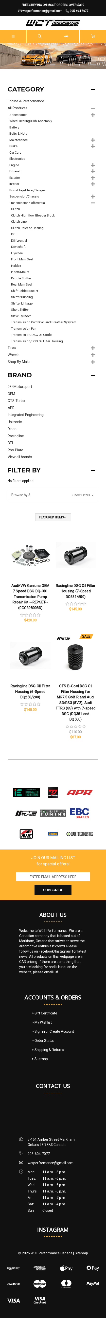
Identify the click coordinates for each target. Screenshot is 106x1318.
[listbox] (53, 517)
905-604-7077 (39, 1154)
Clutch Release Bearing (27, 228)
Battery (14, 127)
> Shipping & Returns (48, 1050)
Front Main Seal (22, 259)
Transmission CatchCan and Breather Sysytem (43, 322)
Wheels (13, 355)
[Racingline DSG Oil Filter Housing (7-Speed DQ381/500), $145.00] (76, 555)
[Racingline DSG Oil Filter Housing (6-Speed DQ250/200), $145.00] (30, 656)
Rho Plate (15, 450)
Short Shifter (20, 309)
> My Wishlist (42, 1022)
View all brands (20, 457)
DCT (14, 234)
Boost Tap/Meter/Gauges (27, 190)
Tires (12, 347)
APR (11, 408)
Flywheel (17, 253)
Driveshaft (18, 247)
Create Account (62, 1031)
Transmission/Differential (27, 203)
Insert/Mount (20, 272)
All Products (17, 108)
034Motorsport (20, 386)
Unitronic (15, 422)
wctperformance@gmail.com (50, 1163)
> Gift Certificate (44, 1013)
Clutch (15, 209)
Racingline (16, 436)
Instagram (53, 1229)
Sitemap (81, 1253)
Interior (14, 184)
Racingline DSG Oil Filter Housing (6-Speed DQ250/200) (30, 691)
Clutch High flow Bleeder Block (33, 215)
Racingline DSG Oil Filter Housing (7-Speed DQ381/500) (75, 591)
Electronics (17, 159)
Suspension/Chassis (24, 196)
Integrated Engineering (26, 415)
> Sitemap (40, 1059)
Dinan (12, 429)
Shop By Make (19, 362)
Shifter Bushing (22, 297)
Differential (19, 240)
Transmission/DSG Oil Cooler (32, 335)
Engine (14, 165)
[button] (53, 495)
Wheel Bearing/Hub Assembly (30, 121)
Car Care (15, 152)
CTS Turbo (16, 400)
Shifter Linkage (22, 303)
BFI (10, 443)
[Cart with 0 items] (92, 36)
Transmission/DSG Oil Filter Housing (37, 341)
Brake (13, 146)
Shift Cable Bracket (24, 291)
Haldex (16, 266)
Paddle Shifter (21, 278)
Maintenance (18, 140)
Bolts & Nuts (18, 133)
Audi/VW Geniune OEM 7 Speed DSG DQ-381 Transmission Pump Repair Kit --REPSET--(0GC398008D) (30, 596)
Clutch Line (19, 221)
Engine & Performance (26, 101)
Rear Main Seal (21, 284)
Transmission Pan (23, 328)
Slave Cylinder (21, 316)
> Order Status (43, 1041)
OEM (11, 394)
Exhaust (14, 171)
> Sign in (39, 1031)
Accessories (18, 115)
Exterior (14, 178)
